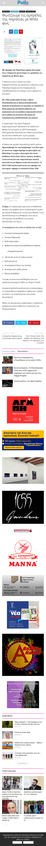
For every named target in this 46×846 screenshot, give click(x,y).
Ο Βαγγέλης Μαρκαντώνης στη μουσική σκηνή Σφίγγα (12, 337)
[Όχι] (43, 839)
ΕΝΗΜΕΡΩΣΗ (14, 11)
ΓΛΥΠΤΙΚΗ (5, 362)
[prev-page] (3, 391)
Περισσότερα (22, 351)
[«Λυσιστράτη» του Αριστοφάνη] (7, 383)
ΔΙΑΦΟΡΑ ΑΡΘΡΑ (30, 11)
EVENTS (26, 813)
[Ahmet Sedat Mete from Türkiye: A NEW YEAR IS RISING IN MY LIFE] (12, 807)
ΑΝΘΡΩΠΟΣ (6, 11)
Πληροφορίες (28, 842)
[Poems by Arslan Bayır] (7, 735)
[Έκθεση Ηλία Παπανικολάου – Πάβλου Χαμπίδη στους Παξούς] (7, 745)
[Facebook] (11, 32)
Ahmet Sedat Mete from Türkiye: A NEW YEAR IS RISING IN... (10, 818)
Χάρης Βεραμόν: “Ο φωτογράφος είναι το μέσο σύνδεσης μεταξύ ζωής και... (28, 723)
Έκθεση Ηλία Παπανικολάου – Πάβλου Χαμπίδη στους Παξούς (28, 744)
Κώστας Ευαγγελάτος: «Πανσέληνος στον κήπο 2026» (27, 358)
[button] (3, 3)
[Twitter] (16, 32)
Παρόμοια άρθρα (8, 351)
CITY (4, 373)
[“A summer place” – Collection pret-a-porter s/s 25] (34, 807)
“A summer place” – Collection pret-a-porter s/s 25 (33, 818)
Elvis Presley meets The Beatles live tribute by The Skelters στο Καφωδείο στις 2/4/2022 (33, 339)
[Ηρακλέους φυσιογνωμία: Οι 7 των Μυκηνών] (34, 783)
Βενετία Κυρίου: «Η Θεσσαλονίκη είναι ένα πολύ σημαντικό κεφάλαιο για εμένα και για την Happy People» (28, 372)
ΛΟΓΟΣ (4, 813)
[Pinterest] (21, 32)
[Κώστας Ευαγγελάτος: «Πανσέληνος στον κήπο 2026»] (7, 360)
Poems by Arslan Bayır (22, 732)
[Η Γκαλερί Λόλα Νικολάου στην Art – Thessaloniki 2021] (7, 755)
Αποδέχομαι (17, 842)
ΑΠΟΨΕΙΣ (22, 11)
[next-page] (7, 391)
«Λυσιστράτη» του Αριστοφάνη (28, 381)
